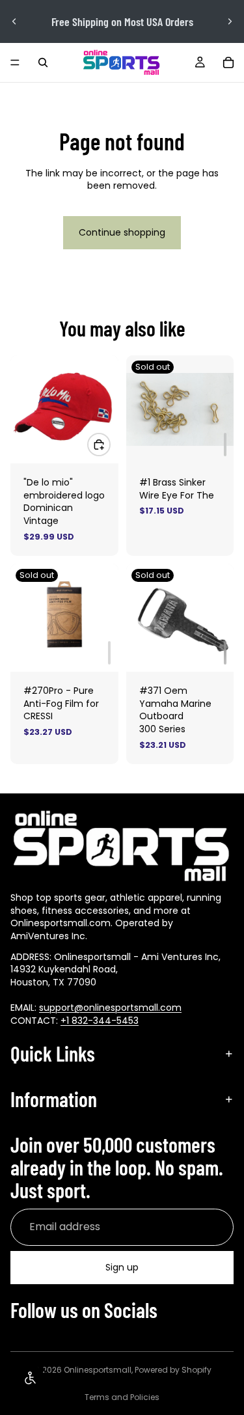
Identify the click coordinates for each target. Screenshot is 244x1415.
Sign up (122, 1267)
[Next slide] (229, 21)
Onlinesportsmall (97, 1369)
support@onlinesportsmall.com (110, 1007)
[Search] (43, 62)
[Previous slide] (14, 21)
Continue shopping (122, 232)
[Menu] (15, 62)
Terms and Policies (122, 1397)
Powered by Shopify (173, 1369)
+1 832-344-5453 (100, 1019)
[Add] (225, 444)
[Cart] (228, 62)
